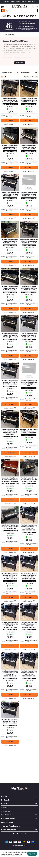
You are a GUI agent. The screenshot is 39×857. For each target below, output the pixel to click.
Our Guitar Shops (8, 818)
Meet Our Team (7, 822)
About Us (4, 807)
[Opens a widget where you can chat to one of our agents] (32, 854)
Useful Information (8, 830)
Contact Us (5, 811)
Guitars (4, 804)
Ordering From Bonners (10, 826)
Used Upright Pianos (10, 34)
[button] (37, 6)
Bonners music (18, 845)
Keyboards (5, 800)
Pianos (4, 796)
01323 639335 (26, 16)
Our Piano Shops (7, 815)
